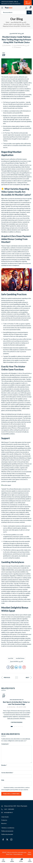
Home (7, 22)
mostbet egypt (15, 212)
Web (2, 780)
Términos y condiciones (7, 828)
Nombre (4, 765)
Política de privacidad (7, 834)
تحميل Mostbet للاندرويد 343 (18, 22)
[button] (11, 726)
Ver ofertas (28, 2)
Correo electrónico (7, 772)
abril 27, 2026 (22, 707)
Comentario (5, 744)
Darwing (8, 45)
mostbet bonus (20, 658)
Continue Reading (16, 722)
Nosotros (4, 823)
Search (29, 12)
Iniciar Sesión (5, 817)
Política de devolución (7, 831)
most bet (10, 658)
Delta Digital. (29, 853)
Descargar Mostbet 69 (16, 699)
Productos (4, 820)
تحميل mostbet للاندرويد (16, 661)
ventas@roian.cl (8, 812)
